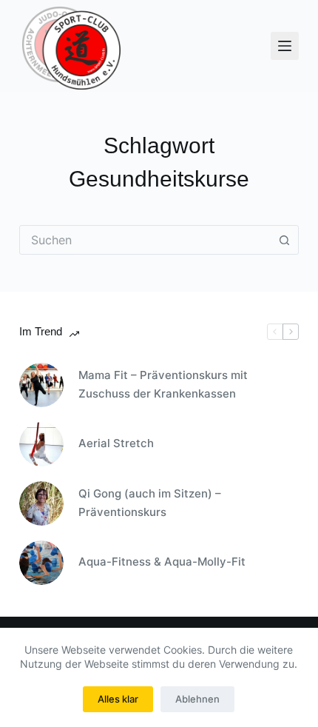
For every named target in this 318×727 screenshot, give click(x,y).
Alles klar (118, 699)
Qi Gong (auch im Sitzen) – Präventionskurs (149, 502)
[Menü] (285, 46)
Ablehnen (197, 699)
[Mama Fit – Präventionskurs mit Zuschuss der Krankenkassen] (41, 385)
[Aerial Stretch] (41, 444)
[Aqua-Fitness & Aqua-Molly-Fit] (41, 562)
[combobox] (145, 240)
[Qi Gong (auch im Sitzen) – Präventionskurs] (41, 503)
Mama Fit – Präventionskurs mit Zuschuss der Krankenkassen (163, 384)
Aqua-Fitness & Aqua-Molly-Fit (162, 562)
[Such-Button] (284, 240)
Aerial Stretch (116, 443)
